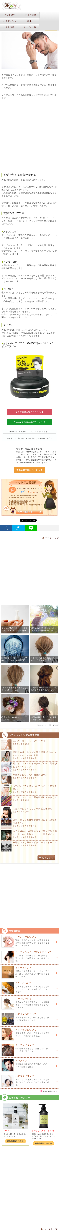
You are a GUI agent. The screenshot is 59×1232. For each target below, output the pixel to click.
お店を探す (10, 15)
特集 (29, 21)
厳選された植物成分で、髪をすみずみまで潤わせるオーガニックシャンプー (43, 1136)
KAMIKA (7, 1131)
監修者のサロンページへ (28, 470)
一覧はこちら (46, 857)
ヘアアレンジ (9, 21)
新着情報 (10, 27)
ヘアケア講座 (29, 15)
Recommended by (45, 725)
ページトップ (51, 538)
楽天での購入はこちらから (28, 412)
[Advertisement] (29, 136)
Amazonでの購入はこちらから (28, 422)
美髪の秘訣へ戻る (49, 1091)
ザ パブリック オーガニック (43, 1131)
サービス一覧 (29, 27)
